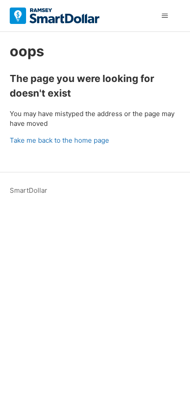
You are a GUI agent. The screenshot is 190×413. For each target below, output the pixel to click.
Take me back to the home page (59, 140)
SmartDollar (28, 190)
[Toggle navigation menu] (165, 16)
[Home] (55, 16)
